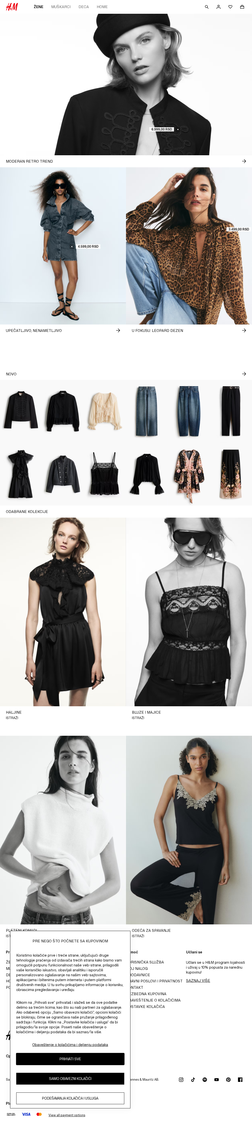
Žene (38, 7)
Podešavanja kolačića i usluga (70, 1098)
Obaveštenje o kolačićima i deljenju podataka (70, 1045)
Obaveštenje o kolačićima (153, 1000)
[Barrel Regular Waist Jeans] (189, 411)
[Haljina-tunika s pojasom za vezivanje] (189, 474)
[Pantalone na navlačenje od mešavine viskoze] (231, 474)
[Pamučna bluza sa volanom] (63, 411)
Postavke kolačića (145, 1006)
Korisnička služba (145, 962)
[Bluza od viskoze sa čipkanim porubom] (147, 474)
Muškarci (61, 7)
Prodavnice (138, 975)
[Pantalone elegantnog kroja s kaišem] (231, 411)
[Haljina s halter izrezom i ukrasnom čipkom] (21, 474)
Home (102, 7)
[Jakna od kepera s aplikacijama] (21, 411)
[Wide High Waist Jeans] (147, 411)
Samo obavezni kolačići (70, 1078)
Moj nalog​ (137, 968)
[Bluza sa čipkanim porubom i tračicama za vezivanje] (105, 411)
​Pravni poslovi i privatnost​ (154, 981)
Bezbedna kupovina (146, 994)
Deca (84, 7)
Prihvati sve (70, 1059)
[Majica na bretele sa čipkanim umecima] (105, 474)
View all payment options (66, 1115)
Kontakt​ (134, 987)
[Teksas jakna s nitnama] (63, 474)
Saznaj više (198, 980)
